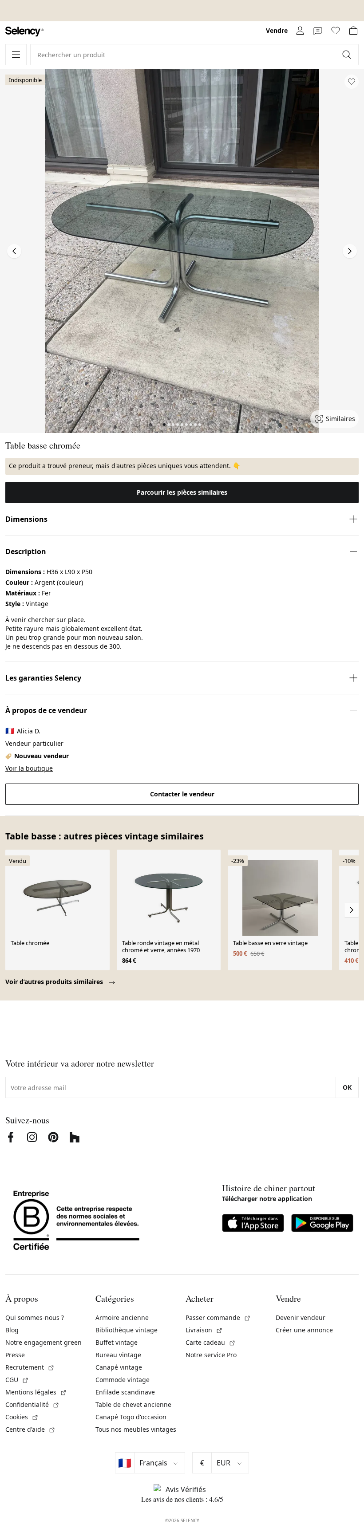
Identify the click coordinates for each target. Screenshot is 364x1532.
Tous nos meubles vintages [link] (135, 1429)
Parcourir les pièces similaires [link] (182, 492)
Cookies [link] (22, 1417)
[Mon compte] (300, 30)
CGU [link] (17, 1379)
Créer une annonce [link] (304, 1330)
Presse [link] (15, 1355)
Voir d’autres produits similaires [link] (55, 981)
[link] (24, 32)
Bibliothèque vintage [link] (126, 1330)
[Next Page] (350, 251)
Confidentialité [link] (32, 1404)
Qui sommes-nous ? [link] (34, 1317)
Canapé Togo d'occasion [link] (130, 1417)
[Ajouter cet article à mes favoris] (351, 81)
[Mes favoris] (335, 30)
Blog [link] (12, 1330)
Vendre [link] (277, 30)
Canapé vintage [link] (118, 1367)
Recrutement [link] (30, 1367)
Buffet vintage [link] (116, 1342)
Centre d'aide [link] (30, 1429)
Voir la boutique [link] (29, 768)
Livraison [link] (204, 1330)
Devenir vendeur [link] (300, 1317)
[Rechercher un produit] (347, 54)
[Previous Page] (14, 251)
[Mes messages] (318, 30)
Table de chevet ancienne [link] (133, 1404)
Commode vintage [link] (122, 1379)
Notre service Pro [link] (211, 1355)
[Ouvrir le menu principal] (16, 54)
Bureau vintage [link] (118, 1355)
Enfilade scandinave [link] (125, 1392)
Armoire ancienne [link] (122, 1317)
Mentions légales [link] (36, 1392)
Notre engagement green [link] (43, 1342)
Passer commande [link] (218, 1317)
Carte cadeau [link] (211, 1342)
